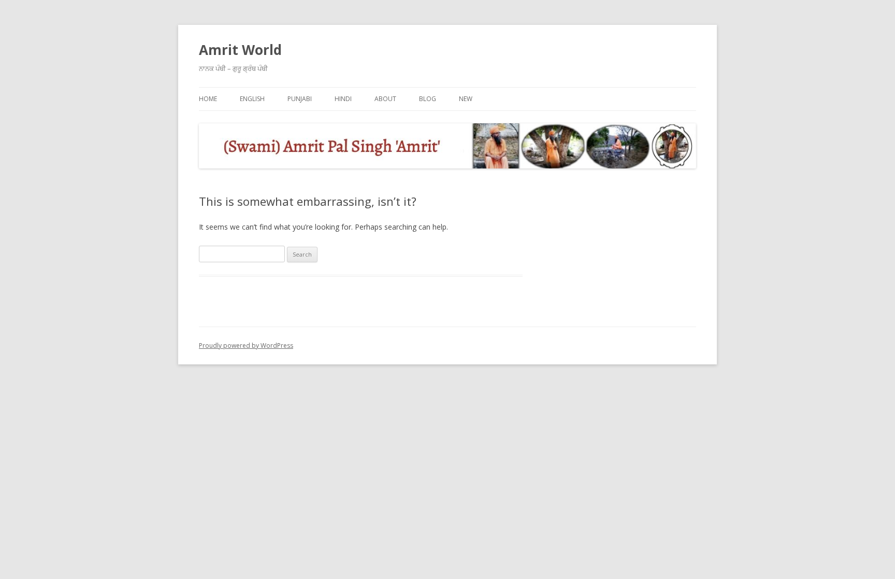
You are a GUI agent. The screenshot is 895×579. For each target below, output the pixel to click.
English (252, 98)
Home (208, 98)
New (465, 98)
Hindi (343, 98)
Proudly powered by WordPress (246, 345)
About (385, 98)
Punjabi (299, 98)
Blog (427, 98)
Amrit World (240, 49)
